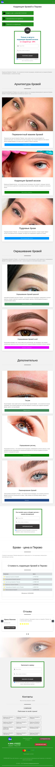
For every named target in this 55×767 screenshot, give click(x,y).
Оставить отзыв (10, 627)
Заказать (27, 500)
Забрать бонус (26, 410)
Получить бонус (27, 455)
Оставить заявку (27, 144)
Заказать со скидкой (27, 304)
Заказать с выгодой (27, 347)
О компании (27, 708)
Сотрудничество (45, 739)
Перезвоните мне (41, 744)
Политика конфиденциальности (31, 763)
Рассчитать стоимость (27, 192)
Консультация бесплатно (27, 238)
